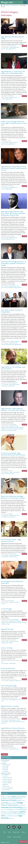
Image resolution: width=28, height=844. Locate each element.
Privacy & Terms (17, 837)
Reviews (4, 769)
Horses (4, 761)
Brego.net (7, 2)
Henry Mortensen (12, 803)
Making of (5, 767)
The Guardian (13, 424)
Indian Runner (22, 805)
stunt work (7, 815)
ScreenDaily (13, 45)
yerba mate (14, 430)
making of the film (5, 556)
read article (24, 96)
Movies (2, 763)
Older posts (5, 754)
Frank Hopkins (18, 621)
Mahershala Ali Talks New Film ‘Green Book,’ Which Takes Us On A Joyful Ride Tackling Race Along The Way (13, 213)
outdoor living (21, 721)
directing (14, 47)
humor (19, 805)
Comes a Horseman (7, 648)
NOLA (12, 95)
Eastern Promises (16, 602)
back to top (23, 841)
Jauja (11, 428)
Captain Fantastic (16, 384)
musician (7, 642)
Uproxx (12, 185)
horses (6, 622)
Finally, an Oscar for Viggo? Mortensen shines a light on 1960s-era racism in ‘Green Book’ (14, 123)
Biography (5, 784)
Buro (12, 513)
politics (7, 48)
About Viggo (5, 774)
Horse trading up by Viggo (9, 686)
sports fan (11, 642)
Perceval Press (15, 428)
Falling (17, 47)
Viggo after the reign (7, 629)
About (9, 832)
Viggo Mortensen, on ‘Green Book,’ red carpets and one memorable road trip (13, 72)
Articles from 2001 (6, 777)
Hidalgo (3, 622)
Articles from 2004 (6, 782)
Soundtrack (5, 771)
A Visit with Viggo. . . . (8, 609)
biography (4, 427)
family (21, 798)
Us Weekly (13, 284)
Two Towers (15, 815)
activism (14, 426)
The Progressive (14, 382)
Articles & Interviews (15, 5)
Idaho (9, 622)
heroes (3, 721)
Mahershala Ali (9, 239)
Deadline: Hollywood (15, 341)
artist (17, 426)
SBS (11, 470)
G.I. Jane (23, 800)
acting (2, 797)
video (7, 144)
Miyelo (3, 809)
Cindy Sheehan (5, 386)
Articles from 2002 (6, 779)
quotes (19, 680)
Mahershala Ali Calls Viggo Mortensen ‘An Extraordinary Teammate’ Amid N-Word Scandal (13, 263)
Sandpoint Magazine (15, 619)
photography (19, 622)
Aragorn (14, 720)
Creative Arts (5, 786)
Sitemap (9, 837)
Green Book (15, 97)
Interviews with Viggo (7, 788)
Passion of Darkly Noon (17, 809)
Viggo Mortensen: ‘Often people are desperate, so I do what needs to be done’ (13, 409)
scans (3, 816)
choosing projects (9, 427)
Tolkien (10, 815)
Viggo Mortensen (6, 5)
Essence (12, 236)
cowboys (18, 720)
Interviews (7, 47)
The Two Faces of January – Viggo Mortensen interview (11, 540)
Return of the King (19, 813)
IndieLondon (13, 553)
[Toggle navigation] (25, 2)
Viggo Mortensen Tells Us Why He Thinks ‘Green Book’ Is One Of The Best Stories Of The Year (14, 168)
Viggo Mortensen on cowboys (10, 706)
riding (8, 624)
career (14, 621)
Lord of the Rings (14, 721)
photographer (13, 812)
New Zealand (13, 622)
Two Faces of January (10, 473)
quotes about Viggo (6, 813)
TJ (9, 624)
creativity (12, 798)
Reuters (12, 600)
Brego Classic (16, 832)
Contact (23, 832)
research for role (5, 430)
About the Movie (6, 764)
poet (19, 428)
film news (14, 286)
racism (13, 239)
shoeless (10, 430)
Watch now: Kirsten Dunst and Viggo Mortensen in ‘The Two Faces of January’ (13, 497)
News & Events (5, 789)
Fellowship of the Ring (8, 800)
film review (7, 428)
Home (4, 832)
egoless (3, 428)
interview (3, 48)
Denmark (22, 427)
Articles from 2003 (6, 781)
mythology (9, 809)
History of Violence (7, 805)
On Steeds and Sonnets (8, 668)
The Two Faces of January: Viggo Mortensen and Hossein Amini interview (13, 454)
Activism (4, 776)
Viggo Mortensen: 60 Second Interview (13, 728)
